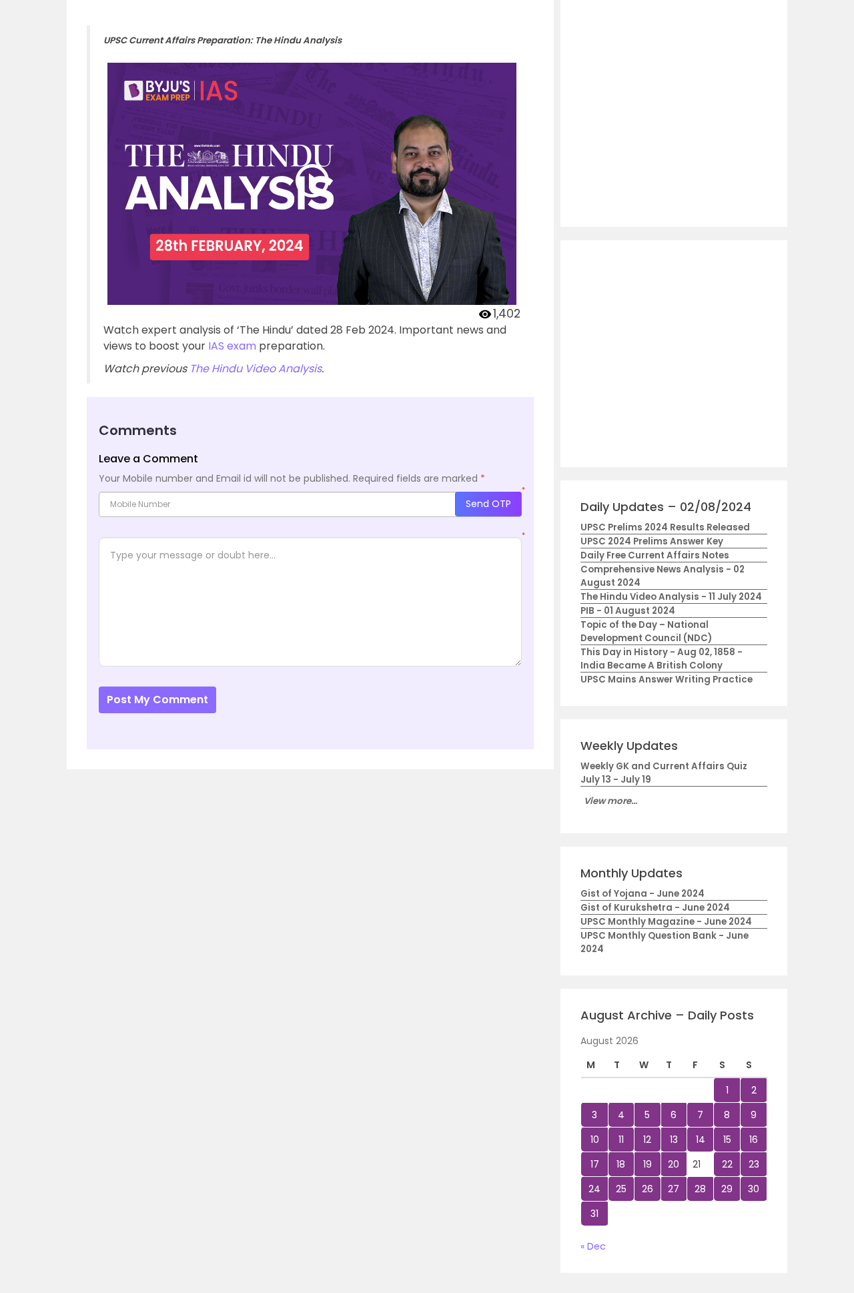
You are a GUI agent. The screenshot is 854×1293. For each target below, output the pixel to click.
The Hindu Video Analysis (255, 368)
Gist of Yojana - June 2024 (642, 893)
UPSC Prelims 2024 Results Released (665, 527)
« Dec (593, 1246)
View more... (610, 801)
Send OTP (488, 503)
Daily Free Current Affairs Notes (654, 555)
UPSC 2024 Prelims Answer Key (651, 541)
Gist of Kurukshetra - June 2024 (655, 907)
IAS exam (232, 346)
